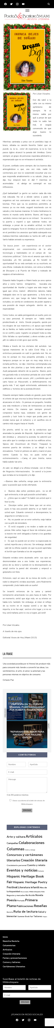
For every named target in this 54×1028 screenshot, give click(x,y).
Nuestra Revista (11, 941)
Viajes (45, 917)
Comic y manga (30, 850)
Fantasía (41, 871)
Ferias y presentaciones (15, 958)
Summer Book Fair (25, 916)
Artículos (34, 836)
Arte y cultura (16, 837)
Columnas (15, 849)
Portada (21, 900)
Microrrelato (24, 892)
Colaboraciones (31, 842)
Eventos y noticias (22, 870)
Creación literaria (34, 860)
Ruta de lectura (25, 911)
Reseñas (40, 906)
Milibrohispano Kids (37, 892)
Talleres (37, 916)
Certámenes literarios (14, 966)
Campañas (12, 843)
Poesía (12, 900)
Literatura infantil (28, 887)
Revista (10, 912)
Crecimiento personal (17, 865)
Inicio (5, 937)
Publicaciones (24, 906)
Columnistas (9, 945)
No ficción (30, 895)
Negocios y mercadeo (16, 895)
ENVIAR (27, 810)
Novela (39, 895)
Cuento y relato (36, 865)
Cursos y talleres (11, 962)
